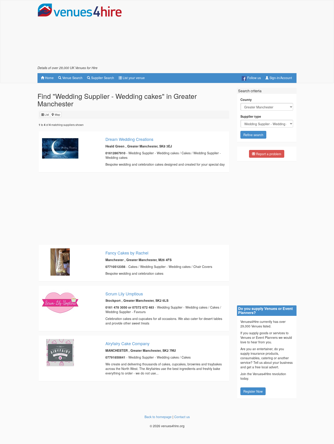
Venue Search (71, 77)
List (46, 114)
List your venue (133, 77)
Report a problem (268, 154)
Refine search (253, 134)
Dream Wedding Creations (129, 139)
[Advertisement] (214, 34)
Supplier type (250, 116)
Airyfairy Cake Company (127, 343)
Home (49, 77)
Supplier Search (102, 77)
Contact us (182, 416)
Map (57, 114)
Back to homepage (158, 416)
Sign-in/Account (280, 77)
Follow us (253, 77)
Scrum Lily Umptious (124, 294)
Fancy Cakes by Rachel (126, 253)
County (246, 99)
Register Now (253, 391)
